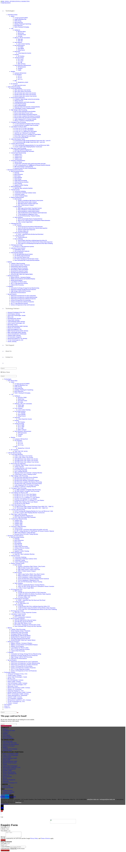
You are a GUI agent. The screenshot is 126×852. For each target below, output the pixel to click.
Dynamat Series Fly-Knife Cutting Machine (26, 534)
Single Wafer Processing (21, 546)
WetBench (17, 396)
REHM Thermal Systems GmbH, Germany (19, 692)
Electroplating (18, 543)
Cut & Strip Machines (17, 454)
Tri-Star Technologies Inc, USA (16, 701)
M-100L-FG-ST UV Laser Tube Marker (25, 494)
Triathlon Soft (18, 520)
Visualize (20, 434)
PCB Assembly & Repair (18, 618)
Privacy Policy (34, 838)
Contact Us (7, 707)
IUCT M (20, 443)
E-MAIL (3, 829)
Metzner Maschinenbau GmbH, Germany (19, 687)
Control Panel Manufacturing (19, 519)
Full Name (4, 827)
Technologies (7, 379)
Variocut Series (18, 528)
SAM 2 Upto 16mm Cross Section (23, 457)
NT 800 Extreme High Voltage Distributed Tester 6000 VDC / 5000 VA (33, 506)
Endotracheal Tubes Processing (19, 632)
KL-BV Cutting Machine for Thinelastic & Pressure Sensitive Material (34, 531)
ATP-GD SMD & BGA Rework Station (25, 620)
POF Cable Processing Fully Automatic (25, 517)
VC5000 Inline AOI (23, 603)
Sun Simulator (18, 440)
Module (13, 437)
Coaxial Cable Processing (18, 509)
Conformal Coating (19, 560)
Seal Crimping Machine (20, 471)
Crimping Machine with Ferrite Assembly (25, 468)
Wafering (16, 538)
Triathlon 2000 (18, 523)
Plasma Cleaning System (17, 563)
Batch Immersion (19, 540)
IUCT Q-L (21, 445)
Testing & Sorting (19, 423)
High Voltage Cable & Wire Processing (21, 657)
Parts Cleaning (18, 549)
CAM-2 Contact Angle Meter (26, 588)
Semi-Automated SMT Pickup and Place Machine (27, 626)
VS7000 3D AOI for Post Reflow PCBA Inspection (32, 592)
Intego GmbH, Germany (14, 681)
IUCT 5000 (21, 426)
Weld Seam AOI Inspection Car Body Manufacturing (25, 663)
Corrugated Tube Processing (18, 488)
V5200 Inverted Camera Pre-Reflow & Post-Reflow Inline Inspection (36, 608)
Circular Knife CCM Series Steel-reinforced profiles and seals (31, 529)
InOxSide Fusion (22, 400)
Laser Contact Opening (24, 410)
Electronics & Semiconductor (15, 535)
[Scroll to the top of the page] (2, 807)
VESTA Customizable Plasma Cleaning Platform (31, 585)
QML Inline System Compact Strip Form (29, 569)
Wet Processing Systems (17, 537)
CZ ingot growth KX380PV (22, 383)
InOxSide (20, 402)
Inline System (18, 565)
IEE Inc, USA (11, 678)
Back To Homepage (6, 726)
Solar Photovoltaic (12, 380)
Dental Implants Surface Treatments (20, 631)
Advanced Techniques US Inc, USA (17, 674)
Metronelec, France (13, 686)
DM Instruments (22, 433)
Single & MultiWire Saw (21, 385)
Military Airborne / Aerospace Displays (21, 643)
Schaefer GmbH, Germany (15, 697)
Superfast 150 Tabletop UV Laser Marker (25, 499)
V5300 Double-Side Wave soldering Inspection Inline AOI (34, 606)
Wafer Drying (18, 545)
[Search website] (5, 363)
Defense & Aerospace (13, 641)
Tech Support (7, 704)
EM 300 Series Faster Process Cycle (24, 479)
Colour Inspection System (25, 419)
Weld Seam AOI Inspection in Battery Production (24, 664)
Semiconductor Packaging (21, 598)
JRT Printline (21, 422)
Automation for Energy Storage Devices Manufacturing (26, 654)
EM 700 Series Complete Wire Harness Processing (28, 482)
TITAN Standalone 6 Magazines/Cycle (28, 580)
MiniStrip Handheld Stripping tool (23, 515)
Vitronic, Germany (13, 703)
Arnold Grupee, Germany (15, 675)
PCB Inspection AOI (16, 589)
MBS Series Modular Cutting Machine (24, 532)
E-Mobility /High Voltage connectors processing (27, 465)
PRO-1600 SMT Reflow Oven (22, 623)
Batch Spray (17, 542)
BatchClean (21, 399)
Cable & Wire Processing (14, 453)
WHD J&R (21, 405)
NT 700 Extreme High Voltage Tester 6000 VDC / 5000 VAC (31, 508)
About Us (6, 706)
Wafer (12, 382)
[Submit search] (17, 712)
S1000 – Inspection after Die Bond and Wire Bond (31, 600)
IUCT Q (20, 442)
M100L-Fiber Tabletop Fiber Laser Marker (26, 502)
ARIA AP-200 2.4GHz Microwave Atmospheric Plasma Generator (36, 586)
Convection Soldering (20, 557)
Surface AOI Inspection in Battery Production (23, 667)
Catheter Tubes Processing (18, 629)
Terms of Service (45, 838)
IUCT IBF (21, 428)
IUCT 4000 (21, 425)
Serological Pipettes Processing (19, 634)
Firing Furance (22, 416)
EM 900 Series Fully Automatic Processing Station (28, 483)
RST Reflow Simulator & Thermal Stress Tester (27, 624)
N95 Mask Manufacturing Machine (20, 638)
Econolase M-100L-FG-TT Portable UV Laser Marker (29, 500)
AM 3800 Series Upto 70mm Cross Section (26, 460)
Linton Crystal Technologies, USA (17, 684)
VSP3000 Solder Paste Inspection (27, 595)
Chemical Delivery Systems (21, 548)
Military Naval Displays (17, 646)
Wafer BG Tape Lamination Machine (24, 554)
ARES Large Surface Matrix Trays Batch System (31, 574)
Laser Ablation (18, 408)
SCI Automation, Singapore (15, 698)
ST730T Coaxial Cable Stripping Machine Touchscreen (29, 512)
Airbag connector (19, 466)
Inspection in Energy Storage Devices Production (24, 655)
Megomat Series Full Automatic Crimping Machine (28, 472)
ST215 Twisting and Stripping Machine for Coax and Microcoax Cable (33, 511)
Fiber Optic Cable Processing (19, 514)
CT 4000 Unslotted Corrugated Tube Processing (27, 489)
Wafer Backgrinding (16, 552)
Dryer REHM (21, 414)
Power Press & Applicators (18, 463)
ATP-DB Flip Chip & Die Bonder (23, 621)
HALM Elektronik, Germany (15, 680)
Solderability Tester (19, 615)
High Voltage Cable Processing (19, 476)
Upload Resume (5, 848)
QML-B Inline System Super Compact (28, 568)
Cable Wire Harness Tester (18, 505)
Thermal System (15, 555)
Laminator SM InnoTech (21, 439)
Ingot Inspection (18, 388)
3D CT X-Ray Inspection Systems (20, 649)
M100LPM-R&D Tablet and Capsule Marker (23, 640)
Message (3, 837)
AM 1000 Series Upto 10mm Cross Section (26, 459)
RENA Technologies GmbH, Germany (18, 694)
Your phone (4, 830)
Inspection (17, 417)
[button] (4, 804)
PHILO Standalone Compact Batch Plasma (29, 575)
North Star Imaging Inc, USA (16, 690)
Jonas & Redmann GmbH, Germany (17, 683)
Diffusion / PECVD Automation (23, 403)
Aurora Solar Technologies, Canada (17, 677)
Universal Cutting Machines (18, 526)
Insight (20, 436)
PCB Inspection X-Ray (17, 611)
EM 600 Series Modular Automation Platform (26, 480)
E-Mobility (10, 652)
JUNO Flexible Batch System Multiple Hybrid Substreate (33, 578)
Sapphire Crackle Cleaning (21, 551)
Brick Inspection (18, 391)
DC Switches (14, 449)
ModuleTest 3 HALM (24, 448)
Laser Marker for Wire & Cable (19, 492)
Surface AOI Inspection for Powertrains (21, 666)
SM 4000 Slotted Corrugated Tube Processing (26, 491)
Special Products (12, 660)
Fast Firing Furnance (20, 411)
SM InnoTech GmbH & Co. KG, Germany (19, 700)
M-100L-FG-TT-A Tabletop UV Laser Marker (27, 497)
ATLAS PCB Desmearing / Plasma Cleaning (30, 581)
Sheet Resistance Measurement (22, 431)
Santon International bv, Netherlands (17, 695)
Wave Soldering (18, 605)
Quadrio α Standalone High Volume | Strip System (31, 566)
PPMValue (18, 802)
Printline (16, 420)
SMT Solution (18, 591)
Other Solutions (18, 583)
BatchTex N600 (22, 397)
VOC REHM (21, 413)
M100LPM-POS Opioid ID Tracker (20, 637)
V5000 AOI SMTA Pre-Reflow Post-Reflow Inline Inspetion (34, 594)
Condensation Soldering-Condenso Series (25, 558)
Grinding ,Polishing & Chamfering (23, 390)
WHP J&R (21, 406)
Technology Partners (9, 672)
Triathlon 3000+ (18, 522)
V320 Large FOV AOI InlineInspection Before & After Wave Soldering (37, 609)
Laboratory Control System (18, 614)
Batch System (18, 572)
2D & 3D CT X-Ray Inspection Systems (25, 612)
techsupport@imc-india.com (107, 799)
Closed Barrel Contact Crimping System (25, 474)
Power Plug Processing (20, 469)
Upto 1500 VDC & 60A (21, 451)
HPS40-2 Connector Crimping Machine (25, 486)
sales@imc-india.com (93, 799)
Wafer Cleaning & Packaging (22, 393)
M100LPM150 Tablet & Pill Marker (21, 635)
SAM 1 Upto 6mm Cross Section (23, 456)
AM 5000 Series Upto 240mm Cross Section (26, 462)
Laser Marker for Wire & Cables (19, 647)
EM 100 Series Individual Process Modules (26, 477)
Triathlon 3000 (18, 525)
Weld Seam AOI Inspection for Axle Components (24, 661)
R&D (15, 446)
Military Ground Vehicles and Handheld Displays (24, 644)
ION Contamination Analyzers (22, 617)
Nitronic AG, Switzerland (14, 689)
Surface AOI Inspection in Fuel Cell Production (24, 671)
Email (2, 845)
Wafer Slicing (18, 386)
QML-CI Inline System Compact (27, 571)
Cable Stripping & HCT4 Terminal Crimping (26, 485)
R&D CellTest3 (22, 429)
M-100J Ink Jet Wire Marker (22, 503)
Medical (10, 628)
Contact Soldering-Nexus (21, 562)
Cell (12, 394)
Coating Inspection (19, 601)
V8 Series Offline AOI (24, 597)
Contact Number (5, 846)
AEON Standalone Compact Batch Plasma (29, 577)
